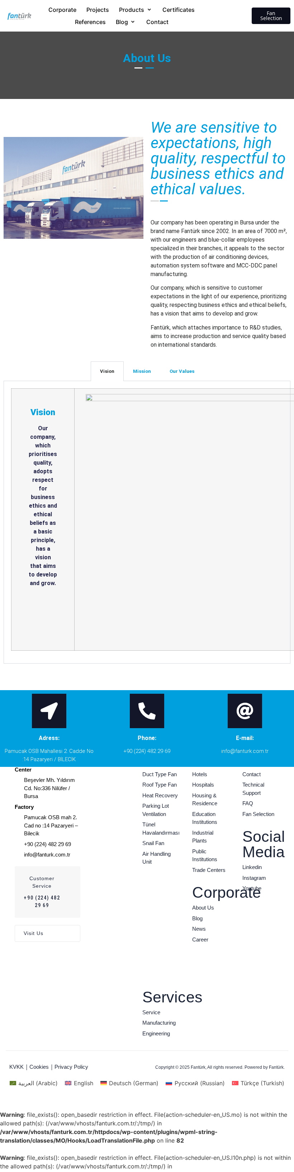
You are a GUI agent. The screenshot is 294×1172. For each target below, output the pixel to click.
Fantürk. (277, 1067)
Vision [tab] (107, 371)
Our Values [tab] (182, 371)
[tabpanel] (147, 522)
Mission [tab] (142, 371)
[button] (135, 10)
